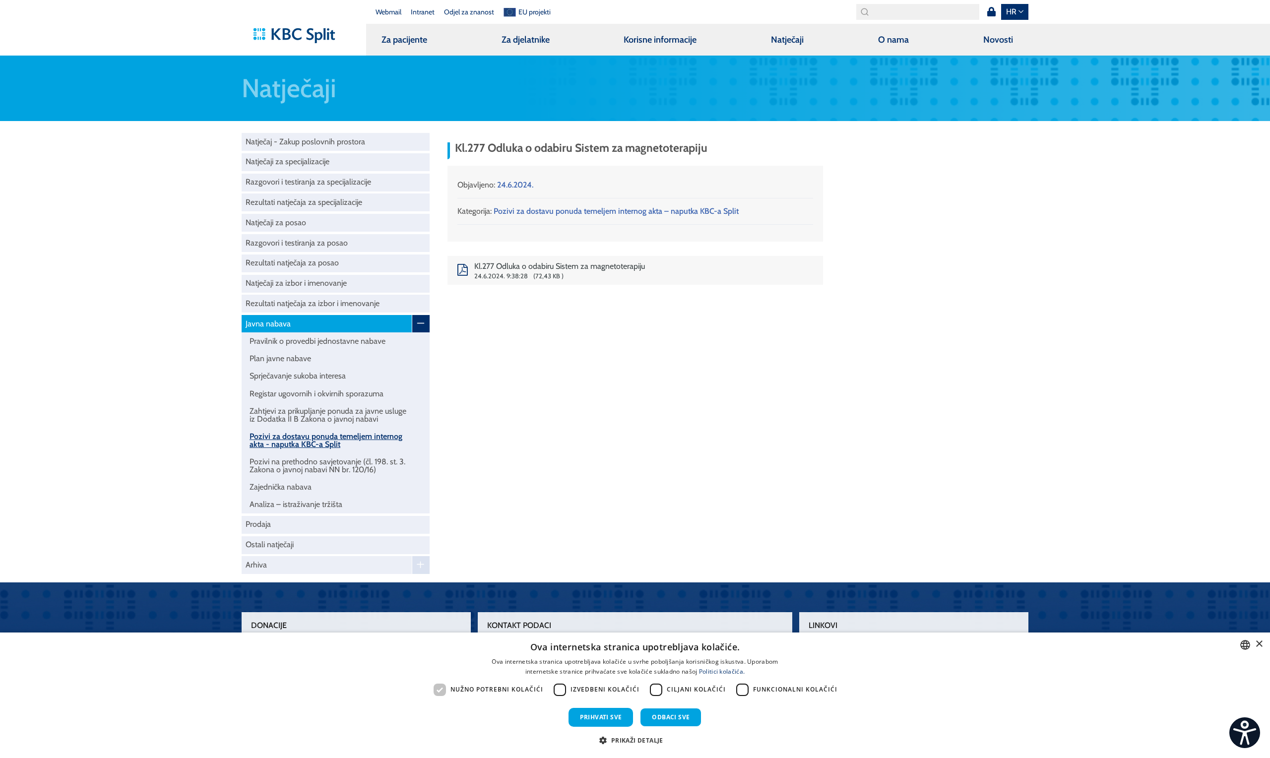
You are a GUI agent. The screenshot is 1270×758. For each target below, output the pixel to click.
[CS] (1244, 732)
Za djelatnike (526, 39)
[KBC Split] (299, 36)
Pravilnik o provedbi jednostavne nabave (317, 341)
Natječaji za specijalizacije (287, 161)
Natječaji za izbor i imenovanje (296, 283)
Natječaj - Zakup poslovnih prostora (305, 141)
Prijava (991, 12)
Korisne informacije (660, 39)
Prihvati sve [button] (601, 717)
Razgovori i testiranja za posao (297, 243)
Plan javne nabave (280, 358)
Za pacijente (404, 39)
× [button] (1259, 644)
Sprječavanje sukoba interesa (298, 375)
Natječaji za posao (276, 222)
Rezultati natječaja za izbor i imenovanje (313, 303)
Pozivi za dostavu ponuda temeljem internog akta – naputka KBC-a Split (616, 211)
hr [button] (1011, 11)
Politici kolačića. (722, 671)
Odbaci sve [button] (671, 717)
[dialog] (635, 695)
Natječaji (787, 39)
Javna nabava (268, 323)
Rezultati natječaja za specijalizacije (304, 202)
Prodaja (258, 524)
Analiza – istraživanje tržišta (296, 504)
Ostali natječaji (270, 544)
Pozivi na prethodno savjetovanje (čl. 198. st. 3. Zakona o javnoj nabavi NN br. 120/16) (327, 465)
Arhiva (256, 564)
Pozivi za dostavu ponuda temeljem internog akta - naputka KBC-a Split (326, 440)
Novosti (998, 39)
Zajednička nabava (281, 487)
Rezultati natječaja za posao (292, 262)
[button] (635, 740)
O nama (893, 39)
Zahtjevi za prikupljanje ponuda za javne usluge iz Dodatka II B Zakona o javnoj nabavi (328, 415)
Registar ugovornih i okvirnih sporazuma (316, 393)
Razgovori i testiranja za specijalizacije (308, 182)
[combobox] (1245, 645)
